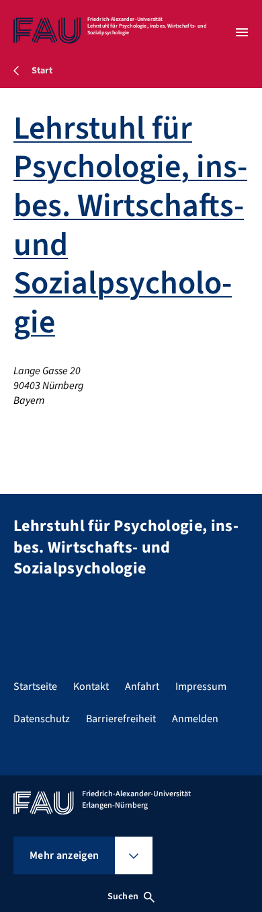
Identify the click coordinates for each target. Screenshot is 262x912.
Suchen (122, 896)
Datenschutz (41, 718)
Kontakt (91, 686)
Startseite (35, 686)
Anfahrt (142, 686)
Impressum (200, 686)
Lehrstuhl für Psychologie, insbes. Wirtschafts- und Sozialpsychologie (130, 225)
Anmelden (195, 718)
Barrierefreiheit (121, 718)
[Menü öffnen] (242, 32)
